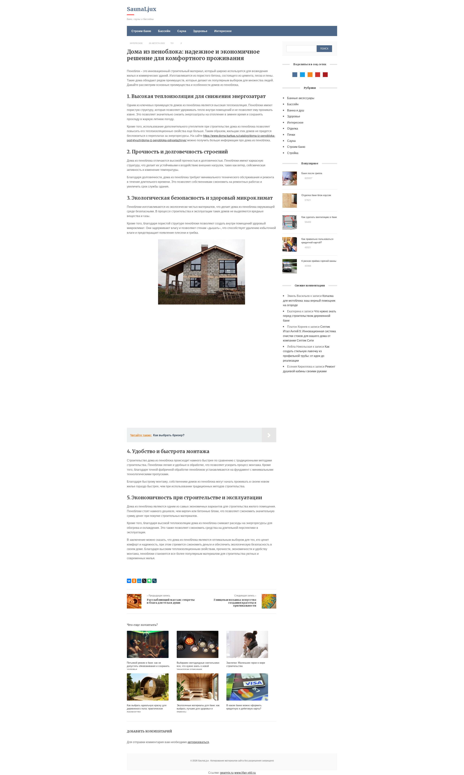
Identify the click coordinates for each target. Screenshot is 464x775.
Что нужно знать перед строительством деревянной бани (309, 315)
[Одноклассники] (134, 581)
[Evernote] (149, 581)
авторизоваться (198, 742)
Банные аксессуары (300, 98)
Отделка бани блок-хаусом (316, 195)
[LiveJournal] (154, 581)
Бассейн (164, 31)
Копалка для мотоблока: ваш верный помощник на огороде (309, 300)
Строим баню (141, 31)
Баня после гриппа (311, 173)
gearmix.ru (227, 772)
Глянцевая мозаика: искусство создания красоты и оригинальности (235, 602)
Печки (291, 134)
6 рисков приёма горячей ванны (318, 260)
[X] (144, 581)
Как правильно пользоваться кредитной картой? (317, 240)
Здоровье (200, 31)
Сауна (181, 31)
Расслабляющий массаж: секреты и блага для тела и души (171, 601)
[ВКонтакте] (129, 581)
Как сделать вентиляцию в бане (319, 217)
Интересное (223, 31)
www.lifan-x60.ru (245, 772)
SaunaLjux (141, 9)
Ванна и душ (295, 110)
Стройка (292, 153)
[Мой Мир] (139, 581)
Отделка (292, 128)
